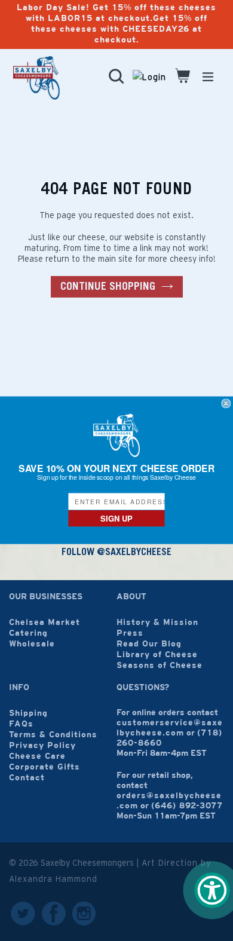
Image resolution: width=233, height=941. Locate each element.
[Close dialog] (226, 403)
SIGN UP (116, 518)
